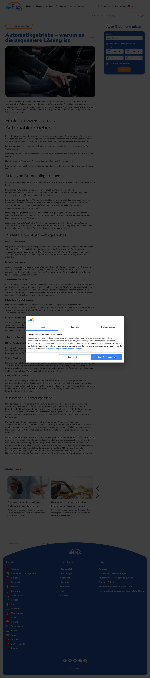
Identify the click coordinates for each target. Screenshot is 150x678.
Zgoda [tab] (42, 327)
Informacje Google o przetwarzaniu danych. (64, 349)
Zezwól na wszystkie (106, 357)
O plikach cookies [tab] (108, 327)
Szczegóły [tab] (75, 327)
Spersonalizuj (73, 357)
